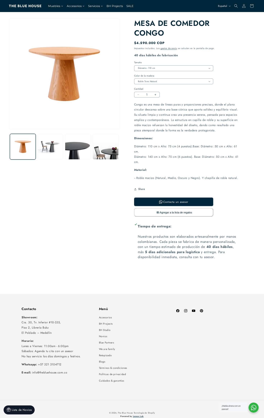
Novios (103, 336)
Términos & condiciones (113, 368)
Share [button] (141, 189)
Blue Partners (106, 342)
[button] (236, 6)
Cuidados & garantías (111, 380)
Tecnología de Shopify (144, 412)
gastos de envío (169, 48)
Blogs (102, 361)
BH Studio (105, 330)
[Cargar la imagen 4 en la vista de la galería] (78, 147)
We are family (107, 349)
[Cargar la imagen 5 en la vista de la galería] (106, 147)
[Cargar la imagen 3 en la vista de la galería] (50, 147)
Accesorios (105, 317)
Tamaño (138, 62)
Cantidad (138, 89)
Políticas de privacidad (112, 374)
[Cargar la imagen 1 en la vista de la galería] (23, 147)
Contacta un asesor (175, 202)
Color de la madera (144, 75)
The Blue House (125, 412)
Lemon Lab (138, 416)
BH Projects (106, 323)
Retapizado (105, 355)
